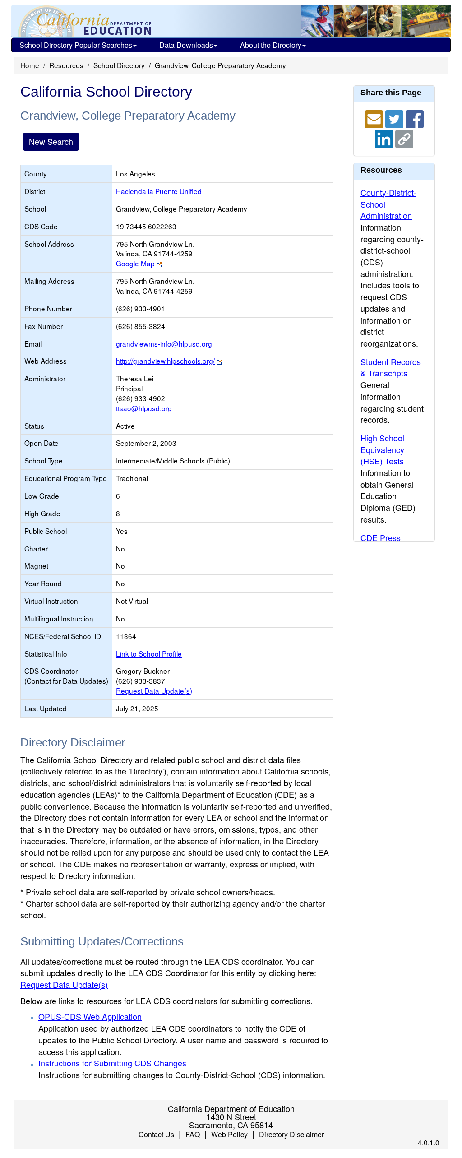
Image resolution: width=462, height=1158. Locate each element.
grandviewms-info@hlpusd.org (164, 343)
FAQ (192, 1134)
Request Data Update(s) (154, 690)
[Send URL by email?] (375, 118)
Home (29, 65)
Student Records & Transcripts (390, 367)
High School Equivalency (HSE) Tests (382, 449)
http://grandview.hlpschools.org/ (165, 361)
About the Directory (270, 45)
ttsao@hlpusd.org (144, 408)
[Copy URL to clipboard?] (404, 138)
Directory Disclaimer (291, 1134)
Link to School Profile (149, 653)
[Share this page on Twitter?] (395, 118)
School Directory (119, 65)
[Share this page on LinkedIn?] (385, 138)
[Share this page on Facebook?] (415, 118)
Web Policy (229, 1134)
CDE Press (380, 537)
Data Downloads (186, 45)
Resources (66, 65)
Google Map (135, 263)
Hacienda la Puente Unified (159, 191)
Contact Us (156, 1134)
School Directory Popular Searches (75, 45)
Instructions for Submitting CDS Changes (112, 1063)
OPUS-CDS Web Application (90, 1016)
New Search (51, 141)
